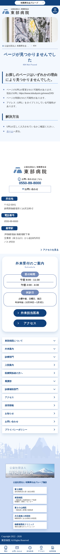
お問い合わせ (17, 551)
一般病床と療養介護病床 (24, 508)
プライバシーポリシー (16, 429)
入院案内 (9, 365)
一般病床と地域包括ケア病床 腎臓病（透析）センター (25, 499)
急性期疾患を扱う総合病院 (25, 490)
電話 (5, 551)
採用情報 (52, 551)
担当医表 (30, 551)
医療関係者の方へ (14, 373)
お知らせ (9, 413)
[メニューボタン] (55, 10)
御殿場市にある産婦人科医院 (25, 517)
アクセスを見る (51, 250)
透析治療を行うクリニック (25, 525)
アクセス (41, 551)
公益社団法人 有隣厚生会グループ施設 (30, 482)
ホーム (10, 131)
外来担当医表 (30, 313)
